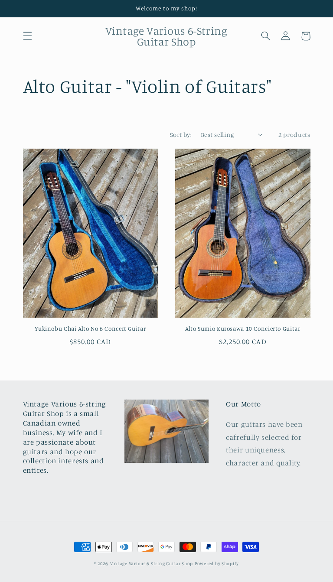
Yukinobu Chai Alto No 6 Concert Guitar (90, 328)
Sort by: (181, 134)
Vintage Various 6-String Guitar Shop (151, 563)
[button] (27, 36)
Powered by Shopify (217, 563)
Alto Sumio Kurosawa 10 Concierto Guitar (242, 328)
